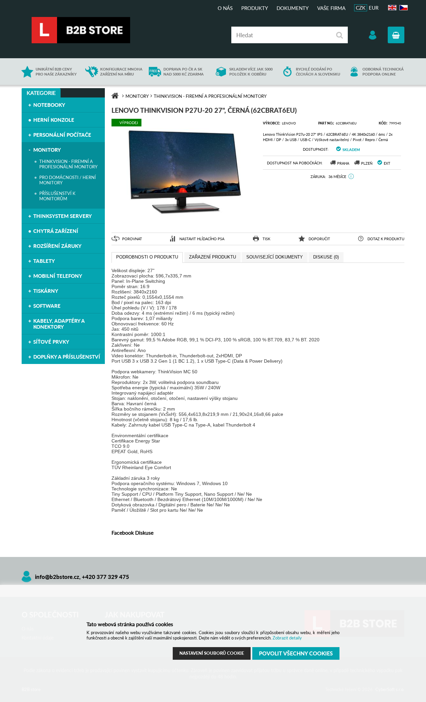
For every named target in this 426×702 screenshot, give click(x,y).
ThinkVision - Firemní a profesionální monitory (68, 164)
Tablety (44, 261)
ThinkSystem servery (62, 216)
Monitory (47, 150)
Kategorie (41, 93)
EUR (373, 8)
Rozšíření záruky (57, 246)
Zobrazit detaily (287, 637)
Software (47, 306)
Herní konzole (53, 120)
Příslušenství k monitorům (57, 196)
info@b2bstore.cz (57, 576)
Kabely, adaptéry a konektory (59, 324)
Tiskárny (45, 291)
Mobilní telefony (57, 276)
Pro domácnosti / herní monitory (67, 180)
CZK (360, 8)
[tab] (147, 257)
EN (391, 7)
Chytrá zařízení (55, 231)
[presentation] (147, 258)
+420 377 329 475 (105, 576)
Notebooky (49, 105)
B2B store (81, 30)
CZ (402, 7)
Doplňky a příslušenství (66, 357)
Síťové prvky (51, 342)
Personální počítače (62, 135)
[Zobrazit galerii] (183, 223)
